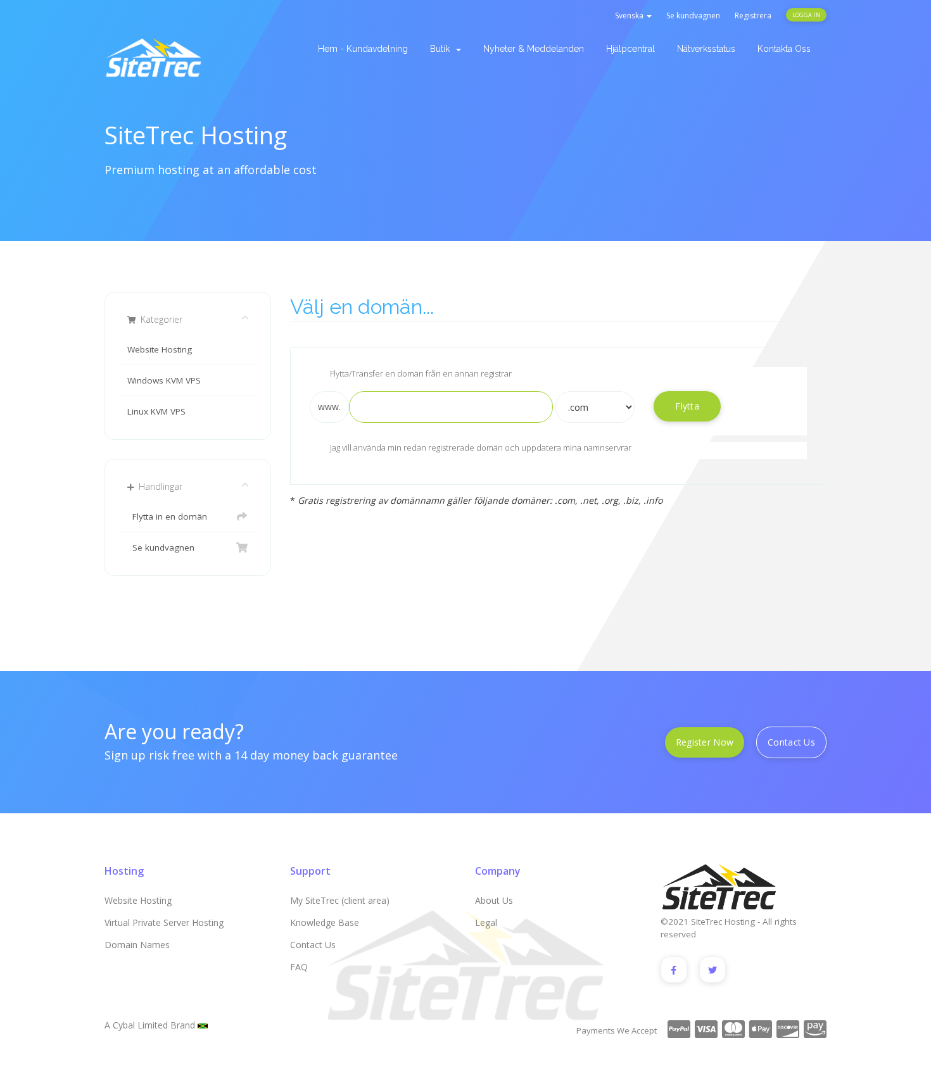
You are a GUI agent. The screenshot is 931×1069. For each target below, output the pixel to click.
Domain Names (137, 945)
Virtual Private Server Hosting (164, 922)
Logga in (806, 15)
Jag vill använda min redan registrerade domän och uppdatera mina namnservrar (480, 448)
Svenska (630, 15)
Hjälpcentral (630, 49)
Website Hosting (159, 349)
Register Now (704, 742)
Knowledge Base (324, 922)
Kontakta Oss (784, 49)
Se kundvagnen (693, 15)
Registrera (753, 15)
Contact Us (791, 742)
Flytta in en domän (167, 516)
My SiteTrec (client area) (340, 900)
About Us (494, 900)
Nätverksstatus (706, 49)
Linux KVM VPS (156, 411)
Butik (442, 49)
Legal (486, 922)
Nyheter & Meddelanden (533, 49)
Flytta (687, 406)
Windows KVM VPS (164, 380)
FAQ (299, 967)
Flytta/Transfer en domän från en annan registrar (421, 373)
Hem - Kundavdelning (363, 49)
